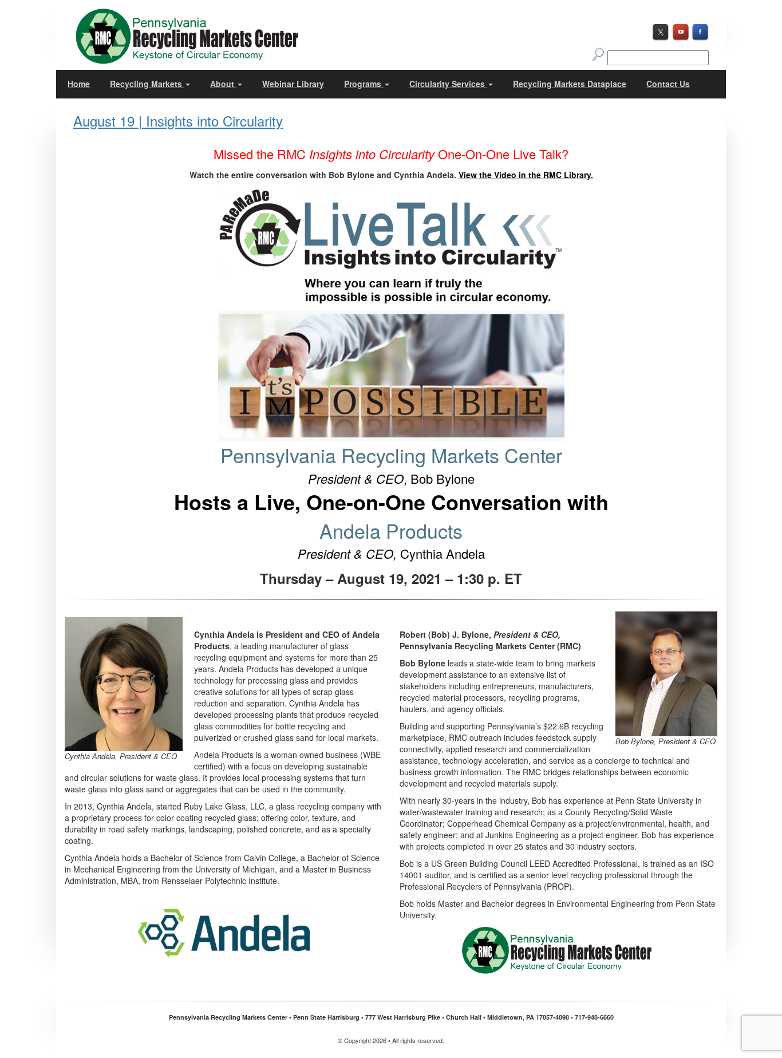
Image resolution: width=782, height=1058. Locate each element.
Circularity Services (448, 83)
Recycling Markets (147, 83)
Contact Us (668, 83)
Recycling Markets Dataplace (569, 83)
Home (79, 83)
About (223, 83)
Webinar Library (293, 83)
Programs (364, 83)
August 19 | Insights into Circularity (178, 120)
